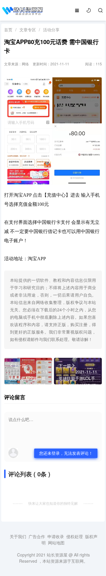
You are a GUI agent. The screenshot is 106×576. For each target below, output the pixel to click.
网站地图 (56, 543)
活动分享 (51, 30)
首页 (8, 30)
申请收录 (55, 536)
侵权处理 (74, 536)
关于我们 (18, 536)
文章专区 (27, 30)
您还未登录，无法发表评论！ (66, 453)
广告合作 (37, 536)
